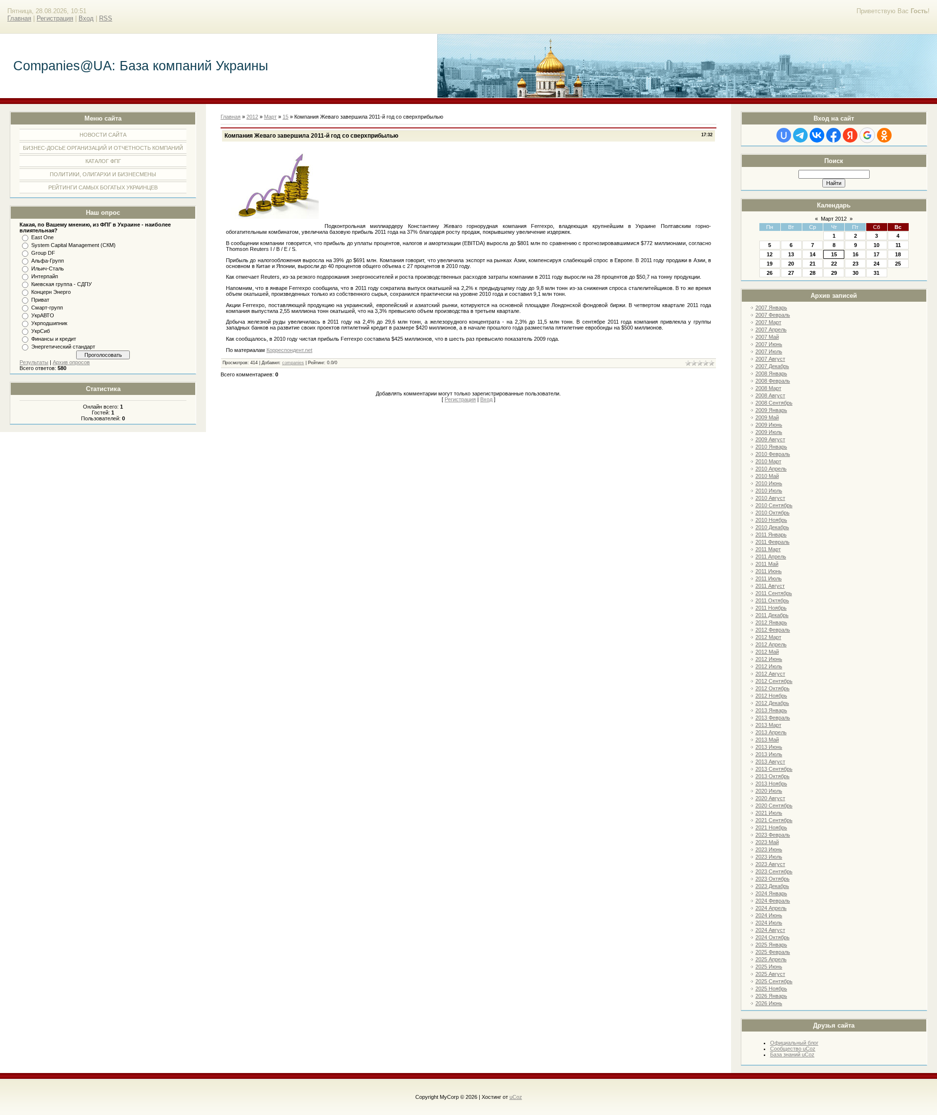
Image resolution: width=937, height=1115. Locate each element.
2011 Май (766, 564)
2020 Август (770, 798)
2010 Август (770, 498)
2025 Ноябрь (771, 988)
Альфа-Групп (47, 261)
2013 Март (768, 725)
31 (876, 273)
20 (791, 264)
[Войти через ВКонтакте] (817, 135)
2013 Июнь (768, 747)
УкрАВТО (42, 315)
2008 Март (768, 388)
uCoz (515, 1097)
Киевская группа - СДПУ (61, 284)
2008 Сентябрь (774, 403)
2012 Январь (771, 622)
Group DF (43, 253)
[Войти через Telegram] (800, 135)
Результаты (34, 362)
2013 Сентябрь (774, 769)
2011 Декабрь (772, 615)
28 (812, 273)
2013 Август (770, 761)
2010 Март (768, 461)
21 (812, 264)
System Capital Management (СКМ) (73, 245)
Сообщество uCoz (792, 1049)
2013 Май (767, 740)
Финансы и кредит (53, 339)
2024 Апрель (771, 908)
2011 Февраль (772, 542)
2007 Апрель (771, 329)
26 (770, 273)
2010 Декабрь (772, 527)
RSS (105, 18)
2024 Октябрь (772, 937)
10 (876, 245)
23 (855, 264)
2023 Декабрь (772, 886)
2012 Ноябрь (771, 696)
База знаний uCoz (792, 1054)
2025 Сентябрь (774, 981)
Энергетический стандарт (63, 347)
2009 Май (767, 417)
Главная (19, 18)
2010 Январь (771, 447)
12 (770, 254)
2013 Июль (768, 754)
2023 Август (770, 864)
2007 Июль (768, 351)
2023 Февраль (772, 835)
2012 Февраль (772, 630)
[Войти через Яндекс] (850, 135)
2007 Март (768, 322)
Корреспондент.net (289, 350)
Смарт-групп (47, 307)
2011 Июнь (768, 571)
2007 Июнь (768, 344)
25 (898, 264)
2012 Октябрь (772, 688)
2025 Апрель (771, 959)
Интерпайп (44, 276)
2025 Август (770, 974)
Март (270, 117)
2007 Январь (771, 307)
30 (855, 273)
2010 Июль (768, 491)
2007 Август (770, 359)
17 (876, 254)
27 (791, 273)
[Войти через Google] (867, 135)
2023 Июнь (768, 849)
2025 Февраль (772, 952)
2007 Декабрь (772, 366)
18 (898, 254)
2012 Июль (768, 666)
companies (293, 362)
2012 (252, 117)
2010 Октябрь (772, 513)
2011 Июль (768, 578)
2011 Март (768, 549)
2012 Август (770, 674)
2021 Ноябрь (771, 827)
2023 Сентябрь (774, 871)
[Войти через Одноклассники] (884, 135)
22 (834, 264)
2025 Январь (771, 945)
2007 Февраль (772, 315)
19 (770, 264)
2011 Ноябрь (771, 608)
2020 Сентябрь (774, 805)
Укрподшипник (49, 323)
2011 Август (770, 586)
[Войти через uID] (783, 135)
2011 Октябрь (772, 600)
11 (898, 245)
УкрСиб (40, 331)
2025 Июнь (768, 967)
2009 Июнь (768, 425)
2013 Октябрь (772, 776)
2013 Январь (771, 710)
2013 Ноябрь (771, 783)
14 (812, 254)
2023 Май (767, 842)
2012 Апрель (771, 644)
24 (876, 264)
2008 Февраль (772, 381)
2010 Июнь (768, 483)
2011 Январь (771, 534)
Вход (86, 18)
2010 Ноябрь (771, 520)
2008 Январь (771, 373)
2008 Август (770, 395)
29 (834, 273)
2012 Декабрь (772, 703)
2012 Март (768, 637)
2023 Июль (768, 857)
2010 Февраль (772, 454)
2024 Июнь (768, 915)
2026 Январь (771, 996)
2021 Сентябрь (774, 820)
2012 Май (767, 652)
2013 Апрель (771, 732)
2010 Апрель (771, 469)
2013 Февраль (772, 718)
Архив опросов (71, 362)
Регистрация (55, 18)
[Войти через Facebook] (833, 135)
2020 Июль (768, 791)
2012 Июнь (768, 659)
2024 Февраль (772, 901)
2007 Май (767, 337)
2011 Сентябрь (773, 593)
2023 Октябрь (772, 879)
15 (834, 254)
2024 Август (770, 930)
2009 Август (770, 439)
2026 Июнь (768, 1003)
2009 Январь (771, 410)
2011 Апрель (770, 556)
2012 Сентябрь (774, 681)
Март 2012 (834, 219)
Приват (40, 300)
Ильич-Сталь (47, 268)
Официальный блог (794, 1043)
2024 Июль (768, 923)
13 (791, 254)
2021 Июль (768, 813)
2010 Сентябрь (774, 505)
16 (855, 254)
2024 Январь (771, 893)
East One (42, 237)
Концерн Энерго (51, 292)
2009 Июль (768, 432)
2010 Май (767, 476)
